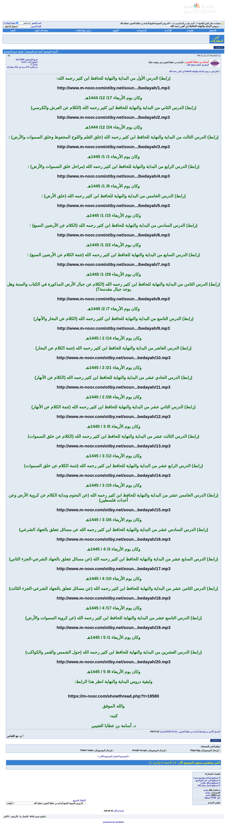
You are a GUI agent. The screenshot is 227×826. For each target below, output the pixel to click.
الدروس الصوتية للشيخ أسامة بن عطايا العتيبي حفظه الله (144, 23)
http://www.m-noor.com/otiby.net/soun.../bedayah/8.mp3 (113, 298)
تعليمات (190, 30)
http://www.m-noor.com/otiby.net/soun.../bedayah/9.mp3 (113, 328)
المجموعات (141, 30)
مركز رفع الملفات (83, 30)
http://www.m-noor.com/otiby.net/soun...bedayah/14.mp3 (114, 475)
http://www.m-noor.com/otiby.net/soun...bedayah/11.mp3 (113, 387)
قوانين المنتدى (214, 802)
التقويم (116, 30)
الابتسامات (215, 793)
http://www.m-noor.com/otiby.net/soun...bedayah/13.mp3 (114, 446)
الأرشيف (14, 816)
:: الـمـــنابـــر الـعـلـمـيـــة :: (183, 23)
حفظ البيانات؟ (9, 23)
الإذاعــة (168, 30)
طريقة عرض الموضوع (14, 52)
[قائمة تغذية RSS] (38, 816)
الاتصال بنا (24, 816)
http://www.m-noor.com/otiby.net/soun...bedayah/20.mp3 (114, 661)
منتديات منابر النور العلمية (209, 23)
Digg (192, 750)
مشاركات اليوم (41, 30)
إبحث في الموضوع (34, 52)
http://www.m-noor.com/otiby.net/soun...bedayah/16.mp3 (114, 539)
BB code (213, 790)
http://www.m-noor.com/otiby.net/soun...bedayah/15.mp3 (114, 509)
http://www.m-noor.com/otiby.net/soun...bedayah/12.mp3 (114, 416)
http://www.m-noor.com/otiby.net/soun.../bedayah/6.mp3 (113, 235)
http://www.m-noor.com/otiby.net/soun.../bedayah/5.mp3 (113, 205)
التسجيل (212, 30)
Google (135, 750)
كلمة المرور (36, 26)
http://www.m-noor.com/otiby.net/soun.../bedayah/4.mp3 (113, 176)
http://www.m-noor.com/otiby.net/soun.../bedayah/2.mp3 (113, 117)
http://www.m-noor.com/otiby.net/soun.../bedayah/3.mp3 (113, 146)
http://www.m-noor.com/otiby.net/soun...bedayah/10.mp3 (114, 357)
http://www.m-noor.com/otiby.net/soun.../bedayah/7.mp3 (113, 264)
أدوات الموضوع (50, 52)
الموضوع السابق (121, 756)
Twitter (83, 750)
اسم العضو (36, 23)
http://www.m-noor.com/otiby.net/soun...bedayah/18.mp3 (114, 598)
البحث (12, 30)
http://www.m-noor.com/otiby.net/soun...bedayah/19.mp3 (114, 627)
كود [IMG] (215, 795)
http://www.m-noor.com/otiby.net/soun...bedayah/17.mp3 (114, 568)
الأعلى (6, 816)
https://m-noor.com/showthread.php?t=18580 (113, 696)
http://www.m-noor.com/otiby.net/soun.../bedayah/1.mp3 (113, 88)
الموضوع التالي (105, 756)
